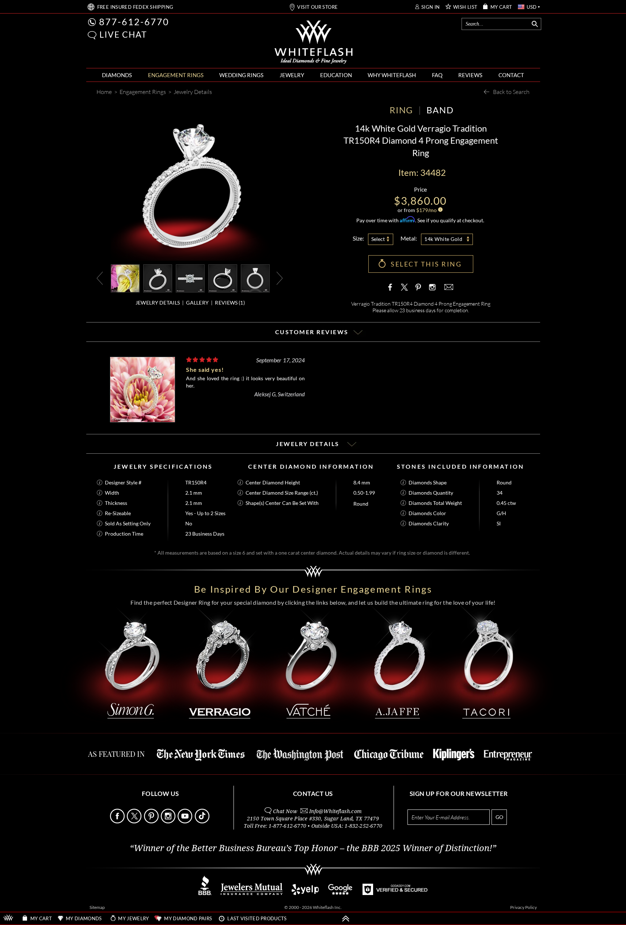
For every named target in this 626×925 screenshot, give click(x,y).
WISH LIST (465, 7)
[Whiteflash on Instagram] (431, 287)
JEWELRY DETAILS (158, 302)
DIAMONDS (117, 75)
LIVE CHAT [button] (123, 34)
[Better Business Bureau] (205, 893)
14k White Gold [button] (443, 239)
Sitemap (97, 907)
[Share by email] (448, 287)
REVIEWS (470, 75)
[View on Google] (340, 893)
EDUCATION (336, 75)
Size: (358, 238)
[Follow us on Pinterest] (152, 821)
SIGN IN (430, 7)
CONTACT (511, 75)
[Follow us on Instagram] (169, 821)
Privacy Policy (523, 907)
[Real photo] (157, 278)
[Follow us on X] (135, 821)
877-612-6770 (134, 21)
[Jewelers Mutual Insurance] (251, 893)
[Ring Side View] (255, 278)
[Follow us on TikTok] (202, 821)
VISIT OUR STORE (317, 7)
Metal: (409, 238)
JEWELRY (292, 75)
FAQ (437, 75)
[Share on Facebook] (391, 287)
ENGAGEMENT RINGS (176, 75)
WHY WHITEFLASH (392, 75)
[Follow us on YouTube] (185, 821)
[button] (92, 35)
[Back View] (222, 278)
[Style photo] (125, 278)
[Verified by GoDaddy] (395, 893)
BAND (440, 110)
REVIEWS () (229, 302)
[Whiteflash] (313, 42)
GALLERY (197, 302)
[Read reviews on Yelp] (305, 893)
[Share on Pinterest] (418, 290)
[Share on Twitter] (404, 287)
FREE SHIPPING (135, 7)
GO (499, 817)
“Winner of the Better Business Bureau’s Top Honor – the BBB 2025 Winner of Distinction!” (313, 848)
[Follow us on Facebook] (118, 821)
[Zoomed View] (190, 278)
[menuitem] (117, 75)
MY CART (501, 7)
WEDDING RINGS (241, 75)
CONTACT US (313, 793)
